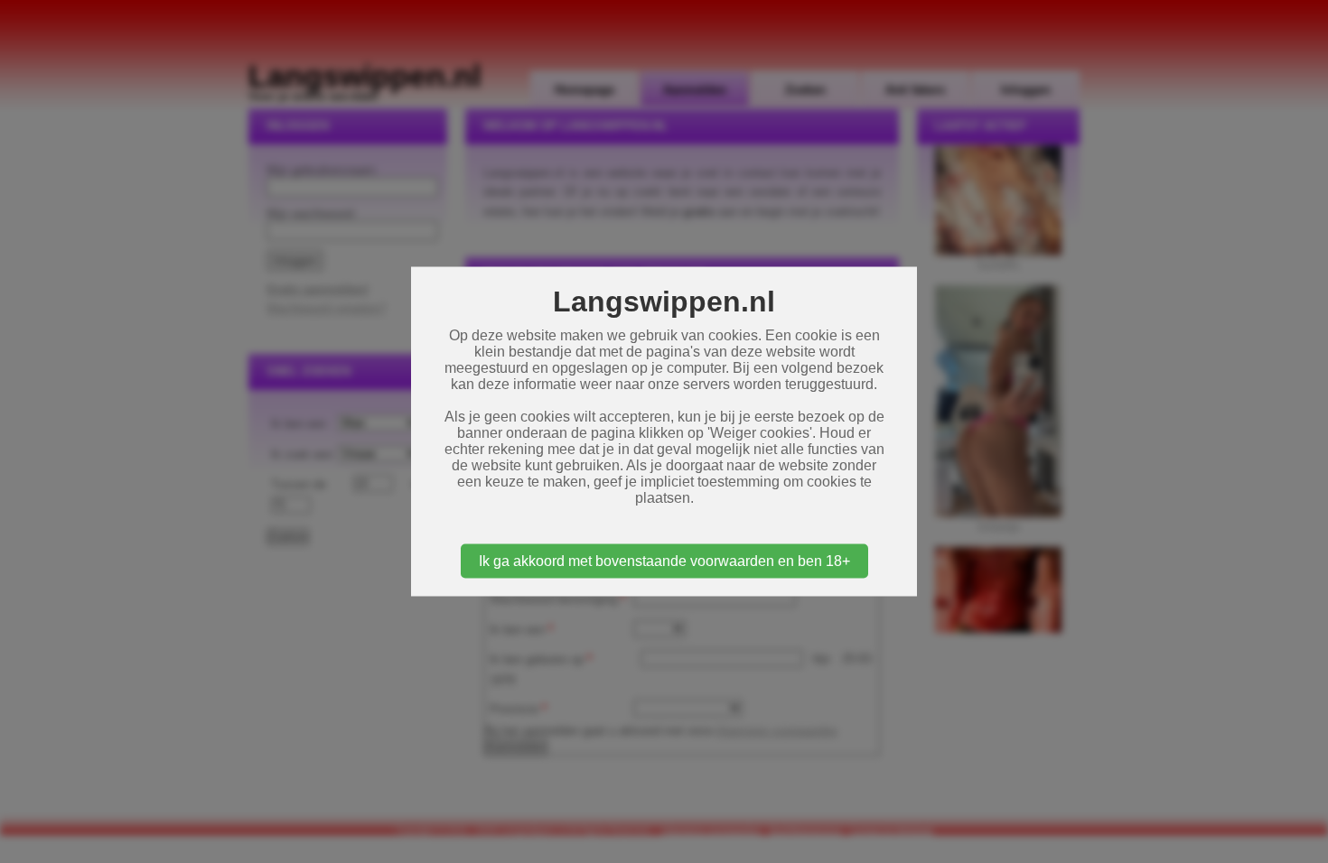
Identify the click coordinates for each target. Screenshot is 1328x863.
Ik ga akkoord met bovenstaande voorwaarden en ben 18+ (664, 561)
